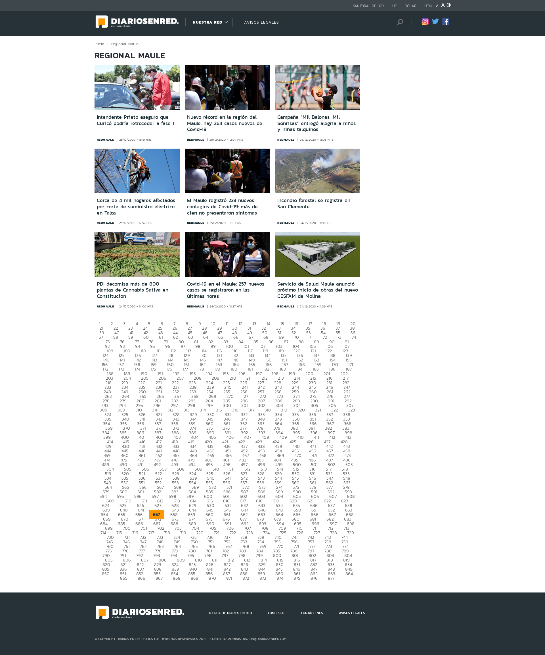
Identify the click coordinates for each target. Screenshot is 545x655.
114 (204, 351)
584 (192, 492)
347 (244, 419)
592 (331, 492)
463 (176, 455)
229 (295, 383)
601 (226, 496)
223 (192, 383)
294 (122, 405)
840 (193, 569)
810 (198, 560)
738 (243, 537)
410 (300, 437)
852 (139, 574)
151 (284, 360)
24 (145, 328)
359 (192, 424)
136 (300, 355)
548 (346, 478)
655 (121, 514)
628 (175, 505)
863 (331, 574)
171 (350, 364)
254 (209, 392)
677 (243, 519)
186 (332, 369)
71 (311, 337)
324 (107, 414)
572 (245, 487)
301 (244, 405)
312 (170, 410)
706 (230, 528)
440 (296, 446)
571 (229, 487)
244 (295, 387)
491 (140, 464)
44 (175, 333)
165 (252, 364)
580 (123, 492)
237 (176, 387)
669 (107, 519)
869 (194, 578)
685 (121, 524)
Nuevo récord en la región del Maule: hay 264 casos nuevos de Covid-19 (224, 123)
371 (143, 428)
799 (259, 555)
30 (234, 328)
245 (312, 387)
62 (175, 337)
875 (297, 578)
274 (296, 396)
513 (264, 469)
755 (277, 542)
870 (212, 578)
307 (349, 405)
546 (312, 478)
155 (349, 360)
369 (109, 428)
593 (348, 492)
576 (312, 487)
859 (261, 574)
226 (243, 383)
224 (209, 383)
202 (344, 374)
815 (280, 560)
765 (194, 546)
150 (268, 360)
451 (228, 451)
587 (244, 492)
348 (261, 419)
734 (176, 537)
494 (192, 464)
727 (317, 533)
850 (106, 574)
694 (280, 524)
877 (331, 578)
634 (279, 505)
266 (160, 396)
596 (138, 496)
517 (329, 469)
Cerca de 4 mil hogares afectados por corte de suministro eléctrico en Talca (136, 206)
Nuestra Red (207, 22)
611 (144, 501)
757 (311, 542)
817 (313, 560)
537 (159, 478)
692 (245, 524)
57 (101, 337)
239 (210, 387)
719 (183, 533)
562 (329, 483)
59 (130, 337)
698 (351, 524)
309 (121, 410)
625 (123, 505)
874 (279, 578)
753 (244, 542)
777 (142, 551)
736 (210, 537)
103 (279, 346)
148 (235, 360)
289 (296, 401)
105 (312, 346)
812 (231, 560)
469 (280, 455)
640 (124, 510)
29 (219, 328)
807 (144, 560)
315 (219, 410)
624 (105, 505)
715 (119, 533)
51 (279, 333)
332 (244, 414)
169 (318, 364)
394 (279, 433)
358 (174, 424)
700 (127, 528)
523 (175, 474)
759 (344, 542)
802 (312, 555)
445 (124, 451)
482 (242, 460)
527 (244, 474)
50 (264, 333)
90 (332, 342)
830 (280, 564)
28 (204, 328)
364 (278, 424)
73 (339, 337)
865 (123, 578)
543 (261, 478)
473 (347, 455)
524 (192, 474)
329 (193, 414)
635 (296, 505)
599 (190, 496)
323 (351, 410)
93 (122, 346)
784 (259, 551)
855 (191, 574)
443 (346, 446)
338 (346, 414)
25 (160, 328)
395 (296, 433)
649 (279, 510)
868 (177, 578)
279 (123, 401)
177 (185, 369)
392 (244, 433)
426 (310, 442)
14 (268, 324)
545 (295, 478)
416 (142, 442)
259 (295, 392)
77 (137, 342)
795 (190, 555)
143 (154, 360)
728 (333, 533)
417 (159, 442)
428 (344, 442)
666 (314, 514)
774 (345, 546)
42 (146, 333)
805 (109, 560)
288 (278, 401)
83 (225, 342)
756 (294, 542)
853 (157, 574)
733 (160, 537)
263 (108, 396)
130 (203, 355)
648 (262, 510)
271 (247, 396)
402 (159, 437)
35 (308, 328)
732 (143, 537)
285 (226, 401)
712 (331, 528)
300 (227, 405)
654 (104, 514)
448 (176, 451)
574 (279, 487)
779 (175, 551)
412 (332, 437)
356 (140, 424)
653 (348, 510)
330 (211, 414)
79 (166, 342)
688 (174, 524)
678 (260, 519)
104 (296, 346)
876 (314, 578)
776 (125, 551)
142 (138, 360)
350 (296, 419)
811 (214, 560)
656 (139, 514)
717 (151, 533)
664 (279, 514)
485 (294, 460)
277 (347, 396)
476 (140, 460)
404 (194, 437)
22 (116, 328)
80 (181, 342)
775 (109, 551)
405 (212, 437)
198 (275, 374)
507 (163, 469)
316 (235, 410)
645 (209, 510)
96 (167, 346)
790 (106, 555)
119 (281, 351)
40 (117, 333)
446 (142, 451)
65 (220, 337)
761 (127, 546)
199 (292, 374)
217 (346, 378)
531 (313, 474)
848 (331, 569)
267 (177, 396)
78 (151, 342)
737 (227, 537)
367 (330, 424)
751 (211, 542)
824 (175, 564)
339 (108, 419)
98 (197, 346)
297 (174, 405)
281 (158, 401)
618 (259, 501)
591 (314, 492)
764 (177, 546)
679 (277, 519)
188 (110, 374)
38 (352, 328)
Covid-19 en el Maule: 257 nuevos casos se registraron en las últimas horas (225, 290)
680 (295, 519)
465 (210, 455)
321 (318, 410)
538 (176, 478)
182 (266, 369)
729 (350, 533)
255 (226, 392)
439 (278, 446)
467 (245, 455)
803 (330, 555)
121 (313, 351)
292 (348, 401)
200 (309, 374)
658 (174, 514)
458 (346, 451)
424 (275, 442)
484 (277, 460)
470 (297, 455)
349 (278, 419)
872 (245, 578)
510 (216, 469)
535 (124, 478)
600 (208, 496)
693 (262, 524)
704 (195, 528)
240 (228, 387)
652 (331, 510)
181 (250, 369)
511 (231, 469)
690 (210, 524)
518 (345, 469)
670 (124, 519)
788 (328, 551)
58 (115, 337)
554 (192, 483)
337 (329, 414)
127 (154, 355)
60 (146, 337)
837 (140, 569)
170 (335, 364)
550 (125, 483)
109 (126, 351)
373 (176, 428)
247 (346, 387)
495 (209, 464)
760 (110, 546)
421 (225, 442)
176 (169, 369)
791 (123, 555)
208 (198, 378)
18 (324, 324)
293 (104, 405)
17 (310, 324)
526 (226, 474)
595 (120, 496)
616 (226, 501)
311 (154, 410)
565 (125, 487)
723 (249, 533)
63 (190, 337)
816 (297, 560)
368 (347, 424)
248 (107, 392)
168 (301, 364)
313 (187, 410)
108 (109, 351)
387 (157, 433)
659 (191, 514)
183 (283, 369)
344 (193, 419)
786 (293, 551)
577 (329, 487)
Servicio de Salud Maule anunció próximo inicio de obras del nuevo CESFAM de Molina (317, 290)
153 (316, 360)
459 (107, 455)
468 (263, 455)
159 (153, 364)
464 (193, 455)
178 (201, 369)
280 (140, 401)
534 (107, 478)
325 (124, 414)
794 (173, 555)
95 (152, 346)
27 (190, 328)
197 (259, 374)
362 (243, 424)
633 (261, 505)
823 (157, 564)
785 (276, 551)
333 (261, 414)
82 (210, 342)
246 (329, 387)
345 (210, 419)
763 (160, 546)
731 (127, 537)
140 (106, 360)
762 (143, 546)
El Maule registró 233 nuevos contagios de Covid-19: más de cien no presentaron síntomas (222, 206)
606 (315, 496)
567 (160, 487)
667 (332, 514)
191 (160, 374)
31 (249, 328)
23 (130, 328)
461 (142, 455)
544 (278, 478)
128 (170, 355)
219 (125, 383)
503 (349, 464)
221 (159, 383)
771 (296, 546)
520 (125, 474)
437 (244, 446)
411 (316, 437)
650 (297, 510)
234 (124, 387)
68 (266, 337)
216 (329, 378)
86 (271, 342)
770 (280, 546)
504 (110, 469)
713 (346, 528)
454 (278, 451)
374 (193, 428)
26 (175, 328)
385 (123, 433)
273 (279, 396)
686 (139, 524)
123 (345, 351)
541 (228, 478)
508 (181, 469)
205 (144, 378)
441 (313, 446)
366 (313, 424)
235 (142, 387)
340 (125, 419)
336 (312, 414)
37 (338, 328)
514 (280, 469)
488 (347, 460)
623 (344, 501)
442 (329, 446)
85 (255, 342)
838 (158, 569)
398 (348, 433)
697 (333, 524)
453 (261, 451)
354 (106, 424)
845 (279, 569)
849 (349, 569)
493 (174, 464)
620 (293, 501)
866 (141, 578)
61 (161, 337)
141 (122, 360)
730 (110, 537)
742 (311, 537)
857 (226, 574)
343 (176, 419)
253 (192, 392)
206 (162, 378)
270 (230, 396)
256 (244, 392)
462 (158, 455)
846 (296, 569)
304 (297, 405)
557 (243, 483)
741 (294, 537)
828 (244, 564)
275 (313, 396)
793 (156, 555)
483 (260, 460)
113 (188, 351)
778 (158, 551)
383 (345, 428)
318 (268, 410)
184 (299, 369)
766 (211, 546)
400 (125, 437)
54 (323, 333)
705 (212, 528)
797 (225, 555)
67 (251, 337)
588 (261, 492)
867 (159, 578)
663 (261, 514)
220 (142, 383)
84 (240, 342)
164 (235, 364)
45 (190, 333)
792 (139, 555)
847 (314, 569)
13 (254, 324)
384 (105, 433)
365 (295, 424)
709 (282, 528)
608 (351, 496)
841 (210, 569)
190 (144, 374)
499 (279, 464)
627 (157, 505)
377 (243, 428)
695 (297, 524)
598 (172, 496)
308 (103, 410)
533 (346, 474)
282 (174, 401)
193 (193, 374)
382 (328, 428)
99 (213, 346)
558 (260, 483)
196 (242, 374)
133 (251, 355)
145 (187, 360)
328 (176, 414)
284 (209, 401)
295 (139, 405)
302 (261, 405)
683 (347, 519)
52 (294, 333)
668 (350, 514)
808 (163, 560)
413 (348, 437)
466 (228, 455)
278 (106, 401)
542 (244, 478)
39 (101, 333)
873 (262, 578)
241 (245, 387)
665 (297, 514)
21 (101, 328)
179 (217, 369)
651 (314, 510)
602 (243, 496)
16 (296, 324)
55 (338, 333)
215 (313, 378)
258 (278, 392)
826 (209, 564)
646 (227, 510)
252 (175, 392)
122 (329, 351)
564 (108, 487)
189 (127, 374)
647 (244, 510)
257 (261, 392)
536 (142, 478)
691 (228, 524)
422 (241, 442)
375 (209, 428)
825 (192, 564)
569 (195, 487)
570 (212, 487)
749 (177, 542)
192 (176, 374)
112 (173, 351)
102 (262, 346)
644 (192, 510)
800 (277, 555)
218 (108, 383)
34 (293, 328)
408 (265, 437)
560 (295, 483)
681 (313, 519)
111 (158, 351)
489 (105, 464)
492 (157, 464)
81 (196, 342)
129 (187, 355)
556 (226, 483)
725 (283, 533)
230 (312, 383)
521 (142, 474)
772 (312, 546)
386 (140, 433)
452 (244, 451)
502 (331, 464)
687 (156, 524)
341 (142, 419)
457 (329, 451)
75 (108, 342)
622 (327, 501)
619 (276, 501)
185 (316, 369)
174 (137, 369)
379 (277, 428)
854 (174, 574)
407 (247, 437)
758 (327, 542)
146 (203, 360)
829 (262, 564)
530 (295, 474)
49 (249, 333)
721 (216, 533)
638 (348, 505)
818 (329, 560)
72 (325, 337)
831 (297, 564)
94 (137, 346)
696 (315, 524)
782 (225, 551)
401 (142, 437)
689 (192, 524)
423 (258, 442)
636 (314, 505)
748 (160, 542)
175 (153, 369)
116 (235, 351)
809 (181, 560)
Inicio (99, 44)
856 (209, 574)
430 (125, 446)
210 (233, 378)
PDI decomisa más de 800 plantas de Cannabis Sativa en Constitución (132, 290)
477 (157, 460)
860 (279, 574)
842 (227, 569)
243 (278, 387)
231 (329, 383)
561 (313, 483)
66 (235, 337)
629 (192, 505)
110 (143, 351)
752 (227, 542)
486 (312, 460)
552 (158, 483)
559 (278, 483)
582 (157, 492)
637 (331, 505)
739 (260, 537)
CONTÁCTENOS (312, 613)
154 (333, 360)
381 (312, 428)
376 (226, 428)
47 (220, 333)
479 (191, 460)
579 (106, 492)
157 (121, 364)
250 (142, 392)
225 (226, 383)
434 (193, 446)
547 (329, 478)
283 (192, 401)
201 (327, 374)
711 (315, 528)
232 (346, 383)
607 (333, 496)
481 (226, 460)
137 (316, 355)
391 (228, 433)
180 (233, 369)
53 (308, 333)
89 (316, 342)
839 (175, 569)
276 (330, 396)
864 (349, 574)
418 (175, 442)
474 (107, 460)
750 (194, 542)
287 (261, 401)
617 (243, 501)
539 (193, 478)
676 (226, 519)
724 (266, 533)
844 (261, 569)
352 (329, 419)
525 (209, 474)
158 (137, 364)
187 (349, 369)
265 (142, 396)
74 (354, 337)
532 (329, 474)
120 (297, 351)
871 (229, 578)
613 (177, 501)
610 (128, 501)
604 (279, 496)
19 (338, 324)
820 (106, 564)
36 (322, 328)
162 (203, 364)
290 (314, 401)
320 (301, 410)
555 (209, 483)
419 (191, 442)
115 (219, 351)
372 (159, 428)
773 (329, 546)
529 (278, 474)
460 (125, 455)
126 (138, 355)
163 (219, 364)
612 (160, 501)
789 (345, 551)
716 (135, 533)
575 (296, 487)
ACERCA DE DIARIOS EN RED (230, 613)
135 (284, 355)
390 (210, 433)
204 (127, 378)
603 (261, 496)
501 (314, 464)
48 (234, 333)
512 (248, 469)
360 (209, 424)
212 (265, 378)
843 (244, 569)
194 (209, 374)
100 (229, 346)
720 (200, 533)
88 (301, 342)
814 (264, 560)
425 (293, 442)
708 (265, 528)
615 (210, 501)
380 (294, 428)
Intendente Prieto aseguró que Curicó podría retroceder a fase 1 (135, 120)
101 (246, 346)
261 (330, 392)
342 (159, 419)
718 (167, 533)
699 (109, 528)
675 (209, 519)
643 (175, 510)
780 (192, 551)
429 (108, 446)
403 (177, 437)
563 (347, 483)
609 (110, 501)
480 (209, 460)
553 (175, 483)
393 (261, 433)
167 (285, 364)
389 (192, 433)
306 (332, 405)
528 (261, 474)
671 (141, 519)
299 (209, 405)
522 (158, 474)
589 (279, 492)
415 (126, 442)
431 (142, 446)
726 (300, 533)
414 (110, 442)
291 (331, 401)
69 (281, 337)
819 (346, 560)
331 (228, 414)
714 (103, 533)
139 (349, 355)
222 (175, 383)
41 (131, 333)
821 (123, 564)
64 (205, 337)
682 (330, 519)
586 (227, 492)
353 (346, 419)
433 (176, 446)
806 (127, 560)
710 (299, 528)
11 (227, 324)
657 (156, 514)
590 (297, 492)
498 (261, 464)
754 (260, 542)
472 (331, 455)
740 (278, 537)
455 (295, 451)
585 (209, 492)
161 (186, 364)
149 (252, 360)
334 (278, 414)
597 (155, 496)
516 (312, 469)
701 (144, 528)
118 (265, 351)
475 (124, 460)
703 (178, 528)
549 (107, 483)
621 (310, 501)
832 (313, 564)
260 (313, 392)
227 (260, 383)
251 (159, 392)
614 (193, 501)
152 (300, 360)
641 (141, 510)
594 (103, 496)
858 (244, 574)
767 (228, 546)
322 (334, 410)
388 (175, 433)
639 (106, 510)
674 (192, 519)
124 (105, 355)
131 (219, 355)
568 (177, 487)
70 (296, 337)
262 (347, 392)
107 (346, 346)
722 (233, 533)
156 (105, 364)
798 (242, 555)
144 (170, 360)
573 (262, 487)
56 (353, 333)
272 (263, 396)
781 (209, 551)
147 (219, 360)
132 (235, 355)
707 (247, 528)
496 (226, 464)
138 (332, 355)
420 (208, 442)
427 (327, 442)
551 (142, 483)
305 (314, 405)
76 (122, 342)
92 (107, 346)
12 (240, 324)
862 (314, 574)
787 (311, 551)
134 (268, 355)
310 (138, 410)
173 (121, 369)
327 (159, 414)
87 (286, 342)
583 (175, 492)
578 (346, 487)
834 (348, 564)
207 (180, 378)
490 (123, 464)
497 (244, 464)
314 (203, 410)
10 (213, 324)
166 (268, 364)
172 (105, 369)
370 (126, 428)
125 (122, 355)
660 (209, 514)
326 (142, 414)
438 (261, 446)
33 (278, 328)
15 (282, 324)
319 (284, 410)
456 (312, 451)
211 (248, 378)
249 (124, 392)
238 (193, 387)
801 (295, 555)
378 (260, 428)
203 (109, 378)
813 (247, 560)
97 (183, 346)
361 (227, 424)
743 (327, 537)
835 (105, 569)
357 (157, 424)
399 (107, 437)
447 (159, 451)
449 (193, 451)
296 (157, 405)
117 (250, 351)
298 (191, 405)
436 (227, 446)
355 (123, 424)
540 (211, 478)
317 (251, 410)
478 (174, 460)
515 (296, 469)
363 (261, 424)
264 (125, 396)
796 (207, 555)
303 (279, 405)
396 (314, 433)
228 (277, 383)
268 (195, 396)
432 (159, 446)
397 (331, 433)
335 (295, 414)
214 (297, 378)
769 (263, 546)
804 (348, 555)
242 (261, 387)
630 (210, 505)
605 (297, 496)
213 (281, 378)
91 (347, 342)
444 (107, 451)
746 (126, 542)
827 (227, 564)
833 (331, 564)
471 (314, 455)
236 (159, 387)
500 (297, 464)
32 (263, 328)
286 (244, 401)
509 (198, 469)
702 (160, 528)
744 (344, 537)
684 (104, 524)
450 (211, 451)
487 (329, 460)
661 (227, 514)
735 (193, 537)
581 (141, 492)
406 (230, 437)
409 (283, 437)
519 (108, 474)
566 (143, 487)
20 (353, 324)
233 (107, 387)
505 (127, 469)
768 (245, 546)
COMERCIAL (276, 613)
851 (123, 574)
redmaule (105, 139)
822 (140, 564)
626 (140, 505)
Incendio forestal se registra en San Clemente (313, 203)
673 (175, 519)
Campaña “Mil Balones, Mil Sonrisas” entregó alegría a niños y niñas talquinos (316, 123)
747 (143, 542)
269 (212, 396)
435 (210, 446)
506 (145, 469)
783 (242, 551)
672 (158, 519)
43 (160, 333)
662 (244, 514)
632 (244, 505)
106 (329, 346)
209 (215, 378)
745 (109, 542)
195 (226, 374)
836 (123, 569)
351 (313, 419)
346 (227, 419)
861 (297, 574)
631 (228, 505)
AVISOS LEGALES (261, 22)
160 (170, 364)
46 (205, 333)
